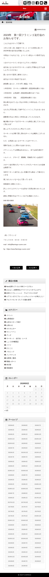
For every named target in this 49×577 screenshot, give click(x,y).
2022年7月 (11, 448)
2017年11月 (11, 502)
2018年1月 (24, 497)
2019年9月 (38, 470)
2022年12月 (38, 439)
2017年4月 (24, 511)
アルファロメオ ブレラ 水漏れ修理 (18, 300)
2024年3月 (38, 429)
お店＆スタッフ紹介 (13, 322)
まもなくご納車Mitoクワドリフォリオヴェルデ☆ (23, 290)
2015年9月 (38, 538)
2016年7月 (24, 525)
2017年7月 (24, 506)
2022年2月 (11, 452)
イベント (9, 315)
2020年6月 (38, 457)
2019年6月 (38, 475)
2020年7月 (24, 457)
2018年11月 (11, 488)
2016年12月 (38, 516)
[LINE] (25, 3)
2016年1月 (24, 534)
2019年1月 (24, 484)
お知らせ (9, 325)
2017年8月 (11, 506)
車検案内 (9, 368)
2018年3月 (38, 493)
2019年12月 (38, 466)
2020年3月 (38, 461)
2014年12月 (38, 552)
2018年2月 (11, 497)
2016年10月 (24, 520)
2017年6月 (38, 506)
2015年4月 (24, 547)
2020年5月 (11, 461)
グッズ (8, 335)
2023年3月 (24, 439)
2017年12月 (38, 497)
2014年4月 (24, 565)
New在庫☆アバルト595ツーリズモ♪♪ (19, 286)
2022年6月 (24, 448)
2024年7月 (38, 425)
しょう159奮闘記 (12, 342)
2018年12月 (38, 484)
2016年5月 (11, 529)
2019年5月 (11, 479)
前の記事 (16, 268)
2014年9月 (38, 556)
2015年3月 (38, 547)
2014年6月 (38, 561)
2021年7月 (11, 457)
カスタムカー (11, 328)
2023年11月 (11, 439)
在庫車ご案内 (11, 358)
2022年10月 (11, 443)
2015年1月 (24, 552)
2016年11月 (11, 520)
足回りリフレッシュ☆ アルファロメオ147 (22, 293)
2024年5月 (11, 429)
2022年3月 (38, 448)
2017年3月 (38, 511)
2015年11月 (11, 538)
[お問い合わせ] (41, 3)
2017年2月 (11, 516)
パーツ (8, 345)
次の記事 (32, 268)
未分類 (8, 365)
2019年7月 (24, 475)
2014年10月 (24, 556)
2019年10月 (24, 470)
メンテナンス (11, 355)
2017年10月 (24, 502)
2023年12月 (38, 434)
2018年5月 (24, 493)
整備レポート (11, 361)
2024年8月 (24, 425)
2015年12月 (38, 534)
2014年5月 (11, 565)
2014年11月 (11, 556)
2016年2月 (11, 534)
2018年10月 (24, 488)
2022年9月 (24, 443)
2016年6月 (38, 525)
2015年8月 (11, 543)
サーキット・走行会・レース (16, 338)
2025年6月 (11, 425)
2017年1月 (24, 516)
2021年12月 (24, 452)
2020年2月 (11, 466)
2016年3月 (38, 529)
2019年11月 (11, 470)
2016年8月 (11, 525)
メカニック (10, 351)
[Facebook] (37, 3)
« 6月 (6, 410)
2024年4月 (24, 429)
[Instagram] (33, 3)
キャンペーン (11, 332)
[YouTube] (29, 3)
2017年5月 (11, 511)
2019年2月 (11, 484)
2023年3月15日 (41, 29)
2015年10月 (24, 538)
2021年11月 (38, 452)
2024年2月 (11, 434)
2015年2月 (11, 552)
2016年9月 (38, 520)
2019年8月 (11, 475)
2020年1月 (24, 466)
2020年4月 (24, 461)
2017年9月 (38, 502)
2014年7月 (24, 561)
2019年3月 (38, 479)
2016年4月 (24, 529)
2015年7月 (24, 543)
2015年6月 (38, 543)
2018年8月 (38, 488)
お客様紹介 (10, 319)
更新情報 (9, 22)
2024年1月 (24, 434)
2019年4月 (24, 479)
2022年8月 (38, 443)
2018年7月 (11, 493)
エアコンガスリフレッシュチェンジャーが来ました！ (25, 296)
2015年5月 (11, 547)
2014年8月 (11, 561)
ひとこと (9, 348)
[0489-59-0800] (45, 3)
